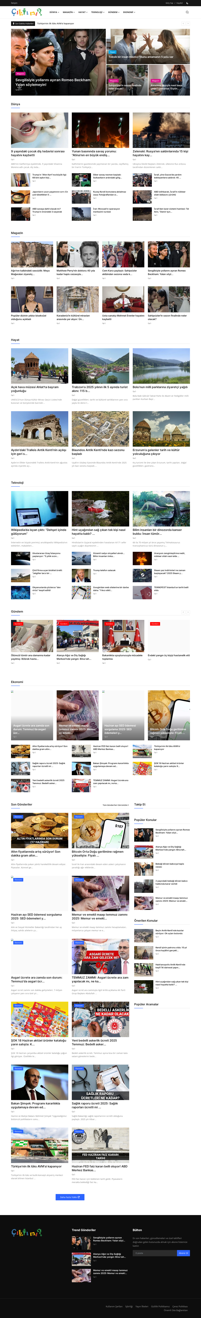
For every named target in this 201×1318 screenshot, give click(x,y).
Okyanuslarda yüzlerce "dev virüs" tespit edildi (46, 588)
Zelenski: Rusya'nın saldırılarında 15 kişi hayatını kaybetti (66, 23)
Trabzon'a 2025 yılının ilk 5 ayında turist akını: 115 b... (100, 389)
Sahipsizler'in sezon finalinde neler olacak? (125, 87)
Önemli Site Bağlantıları (176, 1310)
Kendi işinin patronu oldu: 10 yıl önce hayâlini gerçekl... (171, 949)
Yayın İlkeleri (142, 1306)
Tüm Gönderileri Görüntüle (115, 805)
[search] (187, 12)
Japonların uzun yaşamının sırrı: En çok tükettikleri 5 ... (50, 193)
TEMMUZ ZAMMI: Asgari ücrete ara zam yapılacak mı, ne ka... (110, 781)
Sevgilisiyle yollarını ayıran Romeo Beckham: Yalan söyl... (167, 272)
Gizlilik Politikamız (160, 1306)
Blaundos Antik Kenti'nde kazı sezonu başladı (98, 452)
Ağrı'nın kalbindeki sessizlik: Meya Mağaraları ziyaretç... (30, 272)
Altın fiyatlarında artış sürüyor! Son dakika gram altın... (50, 747)
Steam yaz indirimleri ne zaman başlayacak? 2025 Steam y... (169, 571)
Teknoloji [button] (96, 12)
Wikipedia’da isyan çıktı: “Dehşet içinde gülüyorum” (38, 531)
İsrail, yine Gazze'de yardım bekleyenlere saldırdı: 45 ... (168, 176)
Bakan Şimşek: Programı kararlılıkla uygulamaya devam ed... (111, 764)
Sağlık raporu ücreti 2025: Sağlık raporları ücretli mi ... (48, 764)
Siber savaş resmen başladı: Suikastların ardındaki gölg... (107, 176)
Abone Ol (183, 1253)
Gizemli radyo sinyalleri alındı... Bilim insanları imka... (109, 554)
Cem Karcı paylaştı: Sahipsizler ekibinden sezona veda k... (119, 272)
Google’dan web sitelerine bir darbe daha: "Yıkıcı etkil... (111, 588)
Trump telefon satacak (104, 570)
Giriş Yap (169, 3)
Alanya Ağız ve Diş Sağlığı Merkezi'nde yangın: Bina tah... (74, 657)
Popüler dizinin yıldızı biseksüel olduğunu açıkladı (28, 317)
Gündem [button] (112, 12)
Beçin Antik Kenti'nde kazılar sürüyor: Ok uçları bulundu (170, 932)
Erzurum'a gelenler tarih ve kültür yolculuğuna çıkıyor (156, 452)
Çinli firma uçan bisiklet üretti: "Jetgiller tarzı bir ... (47, 571)
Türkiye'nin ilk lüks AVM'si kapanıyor (167, 747)
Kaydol (180, 3)
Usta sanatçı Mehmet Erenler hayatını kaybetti (123, 317)
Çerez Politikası (180, 1306)
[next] (188, 23)
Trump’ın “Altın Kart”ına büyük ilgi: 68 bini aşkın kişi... (49, 176)
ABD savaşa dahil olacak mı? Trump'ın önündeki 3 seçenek (47, 210)
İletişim (14, 3)
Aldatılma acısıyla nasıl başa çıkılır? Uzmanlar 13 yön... (166, 87)
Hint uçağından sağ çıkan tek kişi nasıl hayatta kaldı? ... (98, 531)
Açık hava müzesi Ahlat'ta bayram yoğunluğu (35, 389)
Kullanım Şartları (114, 1306)
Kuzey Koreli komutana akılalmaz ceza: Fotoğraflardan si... (109, 193)
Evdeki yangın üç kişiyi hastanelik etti (169, 655)
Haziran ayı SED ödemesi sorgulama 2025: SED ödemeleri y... (120, 729)
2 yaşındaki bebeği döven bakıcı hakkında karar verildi (172, 882)
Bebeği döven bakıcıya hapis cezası (170, 865)
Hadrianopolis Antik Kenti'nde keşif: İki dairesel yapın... (170, 966)
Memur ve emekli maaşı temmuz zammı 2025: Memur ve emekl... (77, 729)
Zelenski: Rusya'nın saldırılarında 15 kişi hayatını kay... (160, 153)
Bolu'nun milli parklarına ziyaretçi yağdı (160, 387)
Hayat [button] (81, 12)
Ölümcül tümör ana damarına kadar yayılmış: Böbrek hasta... (30, 657)
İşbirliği (129, 1306)
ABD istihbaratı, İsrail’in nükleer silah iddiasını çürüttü (170, 193)
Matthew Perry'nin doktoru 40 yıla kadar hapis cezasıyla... (76, 272)
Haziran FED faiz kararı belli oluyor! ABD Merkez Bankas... (110, 747)
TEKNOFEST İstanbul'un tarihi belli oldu (171, 588)
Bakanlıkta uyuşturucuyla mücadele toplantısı (122, 657)
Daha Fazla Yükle (68, 1197)
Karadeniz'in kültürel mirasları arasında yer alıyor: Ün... (73, 317)
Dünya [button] (53, 12)
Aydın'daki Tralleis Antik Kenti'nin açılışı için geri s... (38, 452)
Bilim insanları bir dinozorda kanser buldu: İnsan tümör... (157, 531)
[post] (58, 62)
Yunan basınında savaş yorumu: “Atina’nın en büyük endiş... (94, 153)
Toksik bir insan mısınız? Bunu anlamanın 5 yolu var (141, 56)
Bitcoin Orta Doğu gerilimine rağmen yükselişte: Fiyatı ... (168, 731)
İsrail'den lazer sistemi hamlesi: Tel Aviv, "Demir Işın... (171, 210)
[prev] (183, 23)
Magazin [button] (68, 12)
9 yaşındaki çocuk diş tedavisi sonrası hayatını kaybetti (38, 153)
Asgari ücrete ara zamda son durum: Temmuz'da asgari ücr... (31, 729)
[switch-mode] (188, 3)
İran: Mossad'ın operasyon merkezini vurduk (106, 210)
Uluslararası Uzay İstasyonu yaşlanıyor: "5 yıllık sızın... (46, 554)
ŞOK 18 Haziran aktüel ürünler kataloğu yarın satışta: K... (169, 764)
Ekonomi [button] (128, 12)
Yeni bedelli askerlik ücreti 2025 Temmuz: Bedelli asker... (48, 781)
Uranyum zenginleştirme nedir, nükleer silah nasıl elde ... (169, 554)
